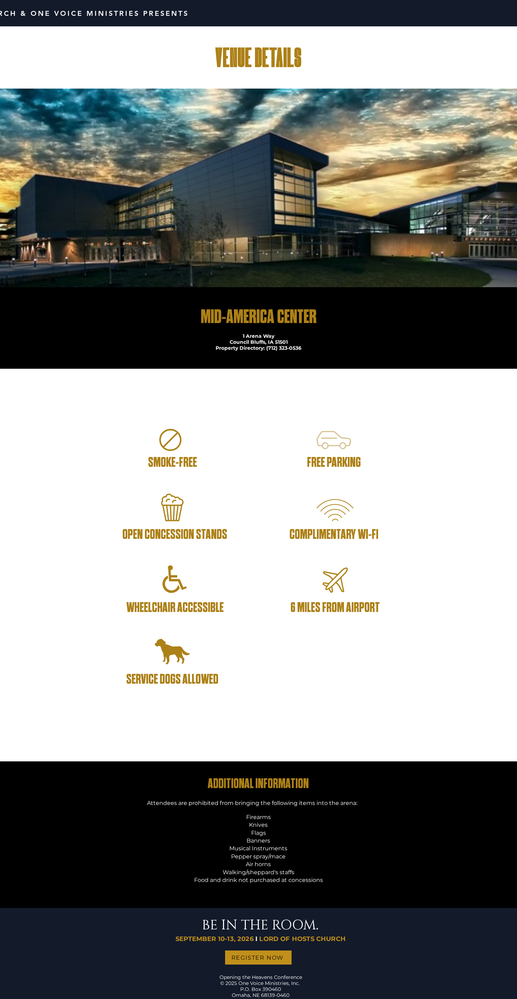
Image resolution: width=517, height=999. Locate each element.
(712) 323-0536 (283, 348)
